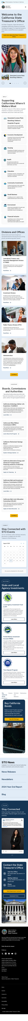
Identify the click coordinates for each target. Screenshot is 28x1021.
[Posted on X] (22, 820)
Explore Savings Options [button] (11, 452)
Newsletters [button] (7, 779)
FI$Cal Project (5, 977)
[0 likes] (3, 851)
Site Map (3, 1008)
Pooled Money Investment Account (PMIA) (11, 638)
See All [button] (16, 719)
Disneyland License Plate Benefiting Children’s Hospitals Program (17, 76)
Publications (4, 969)
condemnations (12, 365)
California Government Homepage (9, 964)
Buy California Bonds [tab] (4, 694)
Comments (4, 997)
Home (3, 987)
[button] (2, 836)
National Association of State (10, 978)
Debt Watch (4, 971)
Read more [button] (5, 826)
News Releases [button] (9, 772)
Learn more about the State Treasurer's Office (14, 36)
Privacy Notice (5, 1004)
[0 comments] (5, 851)
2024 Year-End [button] (12, 787)
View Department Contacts (14, 891)
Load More (14, 374)
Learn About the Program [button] (11, 433)
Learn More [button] (7, 415)
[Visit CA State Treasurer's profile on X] (4, 820)
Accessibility (4, 1001)
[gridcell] (10, 560)
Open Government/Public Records (9, 965)
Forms (3, 967)
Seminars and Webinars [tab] (16, 694)
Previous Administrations (7, 958)
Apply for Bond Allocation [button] (11, 508)
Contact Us (4, 994)
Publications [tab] (23, 693)
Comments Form (14, 896)
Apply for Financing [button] (9, 472)
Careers (3, 990)
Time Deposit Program (10, 670)
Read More (7, 270)
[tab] (10, 83)
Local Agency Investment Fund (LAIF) (13, 606)
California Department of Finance (9, 962)
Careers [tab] (10, 693)
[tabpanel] (14, 46)
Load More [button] (14, 515)
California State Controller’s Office (9, 960)
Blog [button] (4, 794)
